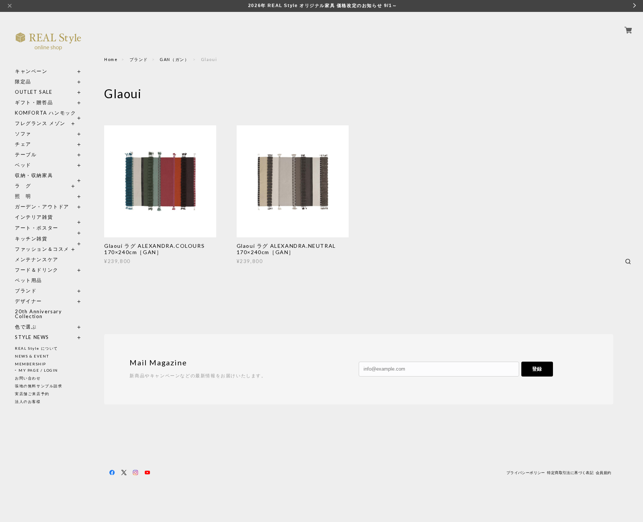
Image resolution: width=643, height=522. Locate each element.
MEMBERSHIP (30, 364)
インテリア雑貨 (48, 217)
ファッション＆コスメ (42, 249)
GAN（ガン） (174, 59)
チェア (25, 144)
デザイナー (28, 301)
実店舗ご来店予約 (32, 393)
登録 (537, 369)
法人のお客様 (28, 401)
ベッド (23, 165)
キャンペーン (31, 71)
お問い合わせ (28, 378)
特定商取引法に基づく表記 (570, 473)
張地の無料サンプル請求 (39, 386)
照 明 (23, 196)
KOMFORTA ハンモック (45, 113)
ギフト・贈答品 (34, 102)
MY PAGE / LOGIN (38, 370)
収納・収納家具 (48, 175)
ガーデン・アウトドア (42, 206)
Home (111, 59)
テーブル (25, 154)
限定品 (23, 81)
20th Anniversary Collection (38, 314)
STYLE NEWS (32, 337)
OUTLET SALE (33, 92)
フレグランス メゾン (40, 123)
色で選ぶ (25, 326)
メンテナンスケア (36, 259)
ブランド (25, 290)
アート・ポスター (48, 227)
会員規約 (603, 473)
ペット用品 (28, 280)
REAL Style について (36, 348)
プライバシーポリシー (525, 473)
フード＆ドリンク (36, 270)
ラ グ (23, 185)
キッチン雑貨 (48, 238)
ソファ (36, 133)
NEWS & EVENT (32, 356)
